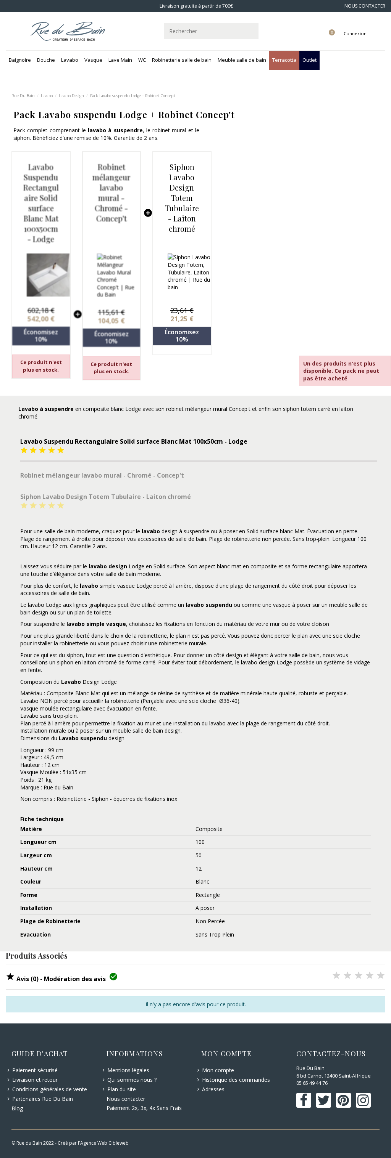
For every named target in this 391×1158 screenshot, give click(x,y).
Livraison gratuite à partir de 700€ (195, 6)
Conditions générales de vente (49, 1089)
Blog (17, 1108)
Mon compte (218, 1070)
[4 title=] (51, 451)
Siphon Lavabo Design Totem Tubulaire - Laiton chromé (182, 198)
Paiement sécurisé (35, 1070)
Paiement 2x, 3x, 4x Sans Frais (144, 1107)
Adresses (213, 1089)
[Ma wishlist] (323, 25)
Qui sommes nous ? (132, 1079)
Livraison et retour (35, 1079)
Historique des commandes (236, 1079)
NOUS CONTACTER (364, 6)
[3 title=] (42, 451)
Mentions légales (128, 1070)
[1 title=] (24, 451)
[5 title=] (61, 451)
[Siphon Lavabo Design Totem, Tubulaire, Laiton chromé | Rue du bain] (182, 275)
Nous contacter (126, 1098)
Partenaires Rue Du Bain (42, 1098)
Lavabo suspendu (83, 738)
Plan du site (121, 1089)
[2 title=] (33, 451)
